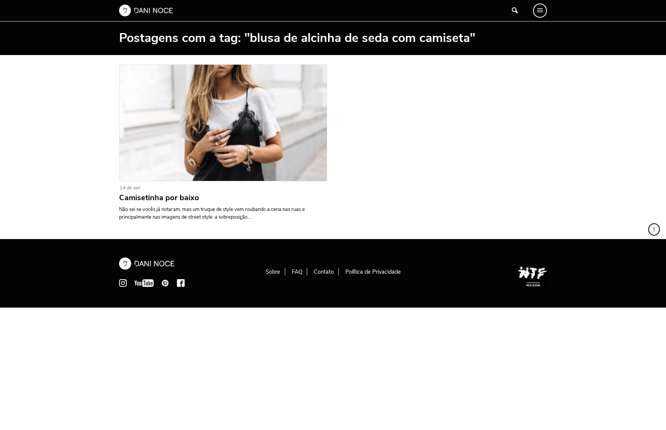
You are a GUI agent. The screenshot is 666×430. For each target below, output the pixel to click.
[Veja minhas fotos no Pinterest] (165, 283)
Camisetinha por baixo (159, 197)
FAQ (297, 272)
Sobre (273, 272)
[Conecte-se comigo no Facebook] (181, 283)
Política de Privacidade (373, 272)
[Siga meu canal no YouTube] (144, 283)
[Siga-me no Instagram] (123, 283)
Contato (324, 272)
